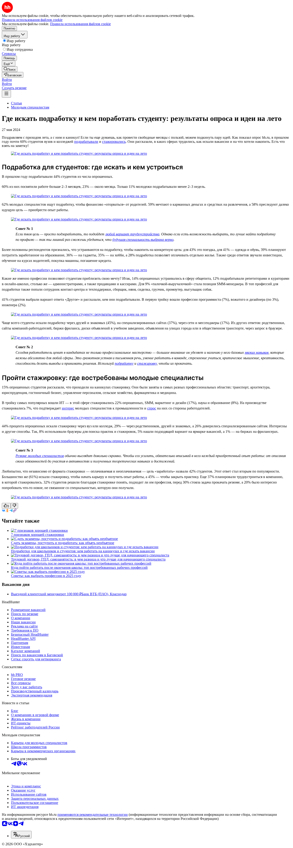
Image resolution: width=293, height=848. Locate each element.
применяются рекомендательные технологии (92, 814)
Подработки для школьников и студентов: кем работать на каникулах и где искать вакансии (83, 551)
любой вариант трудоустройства (132, 234)
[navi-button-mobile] (6, 94)
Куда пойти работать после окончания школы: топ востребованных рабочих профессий (79, 567)
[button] (7, 80)
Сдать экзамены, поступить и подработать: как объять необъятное (62, 543)
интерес (68, 408)
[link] (9, 69)
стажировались (114, 142)
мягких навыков (257, 352)
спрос (151, 408)
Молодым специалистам (30, 107)
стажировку (147, 363)
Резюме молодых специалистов (40, 456)
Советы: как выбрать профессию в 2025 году (46, 576)
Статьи (16, 103)
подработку (124, 363)
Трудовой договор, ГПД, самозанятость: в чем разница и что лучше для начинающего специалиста (88, 559)
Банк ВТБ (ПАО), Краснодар (104, 594)
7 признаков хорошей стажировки (37, 535)
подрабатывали (86, 142)
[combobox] (21, 834)
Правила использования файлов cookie (80, 24)
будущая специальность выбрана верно (143, 240)
